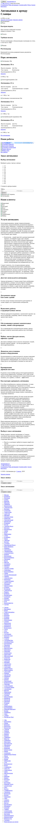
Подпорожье (8, 643)
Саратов (6, 729)
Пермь (6, 723)
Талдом (6, 604)
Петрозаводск (8, 812)
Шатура (6, 562)
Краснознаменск (9, 557)
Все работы (4, 152)
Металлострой (8, 656)
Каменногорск (8, 682)
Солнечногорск (8, 553)
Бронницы (7, 579)
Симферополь (8, 790)
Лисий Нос (7, 675)
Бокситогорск (8, 648)
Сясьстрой (7, 671)
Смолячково (7, 689)
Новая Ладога (8, 668)
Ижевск (6, 734)
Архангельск (8, 786)
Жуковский (7, 521)
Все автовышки (5, 135)
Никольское (7, 692)
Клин (5, 532)
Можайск (7, 565)
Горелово (7, 684)
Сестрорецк (7, 634)
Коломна (6, 509)
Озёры (6, 573)
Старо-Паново (8, 685)
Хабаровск (7, 740)
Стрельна (7, 660)
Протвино (7, 559)
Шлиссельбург (8, 670)
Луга (5, 631)
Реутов (6, 524)
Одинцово (7, 510)
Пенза (6, 756)
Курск (6, 765)
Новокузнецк (8, 750)
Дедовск (6, 567)
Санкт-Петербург (9, 612)
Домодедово (8, 512)
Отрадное (7, 657)
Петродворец (8, 620)
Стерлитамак (8, 811)
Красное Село (8, 635)
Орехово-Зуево (8, 517)
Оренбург (7, 746)
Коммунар (7, 659)
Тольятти (7, 732)
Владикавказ (8, 804)
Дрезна (6, 607)
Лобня (6, 531)
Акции (33, 5)
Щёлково (7, 515)
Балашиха (7, 496)
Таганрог (7, 820)
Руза (5, 601)
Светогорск (7, 664)
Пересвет (7, 600)
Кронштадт (7, 626)
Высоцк (6, 690)
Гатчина (6, 695)
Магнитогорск (8, 773)
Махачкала (7, 745)
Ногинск (6, 528)
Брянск (6, 778)
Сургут (6, 781)
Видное (6, 542)
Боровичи (7, 698)
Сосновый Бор (8, 640)
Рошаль (6, 592)
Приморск (7, 676)
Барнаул (6, 735)
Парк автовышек (13, 5)
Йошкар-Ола (8, 818)
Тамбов (6, 809)
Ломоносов (7, 624)
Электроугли (8, 590)
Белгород (7, 779)
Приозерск (7, 649)
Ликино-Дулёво (9, 568)
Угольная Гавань (9, 687)
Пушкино (7, 523)
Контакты (4, 6)
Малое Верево (8, 696)
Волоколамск (8, 595)
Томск (6, 704)
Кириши (6, 618)
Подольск (7, 498)
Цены (29, 5)
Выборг (6, 613)
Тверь (6, 771)
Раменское (7, 518)
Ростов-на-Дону (9, 717)
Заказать (3, 73)
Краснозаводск (8, 603)
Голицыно (7, 596)
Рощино (6, 673)
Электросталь (8, 507)
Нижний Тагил (8, 784)
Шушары (7, 662)
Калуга (6, 789)
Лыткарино (7, 549)
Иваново (6, 776)
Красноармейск (8, 571)
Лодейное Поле (8, 642)
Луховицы (7, 564)
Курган (6, 795)
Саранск (6, 800)
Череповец (7, 796)
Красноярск (7, 721)
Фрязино (6, 548)
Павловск (7, 645)
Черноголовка (8, 585)
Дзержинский (8, 551)
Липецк (6, 757)
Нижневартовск (9, 815)
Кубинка (6, 593)
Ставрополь (7, 767)
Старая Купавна (9, 581)
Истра (6, 560)
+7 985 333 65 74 (6, 3)
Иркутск (6, 739)
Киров (6, 759)
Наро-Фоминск (8, 546)
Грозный (6, 807)
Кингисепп (7, 623)
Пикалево (7, 651)
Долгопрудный (8, 520)
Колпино (7, 615)
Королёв (6, 501)
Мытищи (7, 502)
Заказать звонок (5, 474)
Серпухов (7, 513)
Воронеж (7, 724)
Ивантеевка (7, 534)
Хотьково (7, 584)
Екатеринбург (8, 707)
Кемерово (7, 748)
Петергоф (7, 700)
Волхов (6, 632)
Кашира (6, 554)
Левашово (7, 693)
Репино (6, 679)
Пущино (6, 587)
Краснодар (7, 728)
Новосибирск (8, 706)
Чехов (6, 539)
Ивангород (7, 665)
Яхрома (6, 598)
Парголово (7, 654)
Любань (6, 678)
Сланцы (18, 471)
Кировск (6, 637)
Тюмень (6, 731)
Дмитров (7, 540)
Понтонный (7, 681)
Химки (6, 499)
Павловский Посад (10, 545)
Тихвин (6, 621)
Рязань (6, 751)
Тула (5, 762)
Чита (5, 787)
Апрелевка (7, 570)
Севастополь (8, 770)
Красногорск (8, 506)
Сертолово (7, 667)
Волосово (7, 646)
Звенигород (7, 582)
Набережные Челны (10, 754)
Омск (5, 714)
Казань (6, 711)
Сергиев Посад (8, 526)
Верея (6, 610)
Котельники (7, 556)
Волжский (7, 793)
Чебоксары (7, 760)
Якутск (6, 803)
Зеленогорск (8, 653)
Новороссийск (8, 817)
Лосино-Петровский (10, 575)
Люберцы (7, 504)
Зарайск (6, 576)
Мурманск (7, 806)
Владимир (7, 782)
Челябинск (7, 712)
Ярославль (7, 742)
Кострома (7, 814)
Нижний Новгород (10, 709)
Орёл (5, 798)
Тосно (6, 629)
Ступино (7, 543)
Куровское (7, 589)
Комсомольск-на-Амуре (11, 822)
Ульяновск (7, 737)
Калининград (8, 764)
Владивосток (8, 743)
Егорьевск (7, 537)
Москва (6, 495)
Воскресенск (8, 529)
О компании (4, 5)
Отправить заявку (6, 483)
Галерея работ (23, 5)
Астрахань (7, 753)
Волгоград (7, 726)
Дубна (6, 535)
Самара (6, 715)
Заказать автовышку (7, 20)
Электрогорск (8, 578)
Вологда (6, 801)
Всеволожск (7, 628)
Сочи (5, 775)
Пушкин (6, 617)
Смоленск (7, 792)
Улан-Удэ (7, 768)
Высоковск (7, 609)
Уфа (5, 720)
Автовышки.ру (11, 1)
